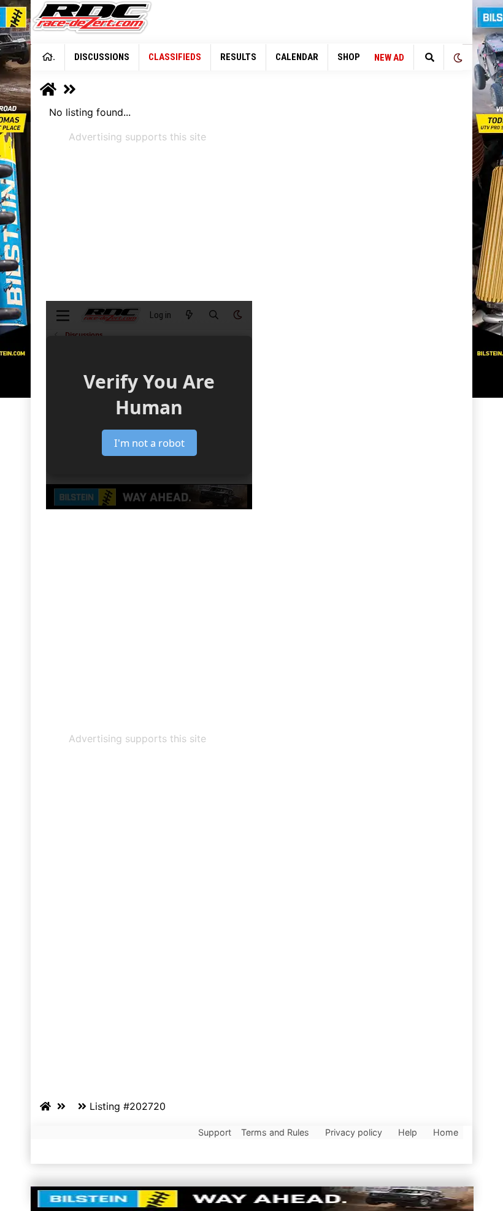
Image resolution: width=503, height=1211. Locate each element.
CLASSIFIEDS (174, 57)
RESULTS (238, 57)
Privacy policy (353, 1132)
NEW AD (389, 57)
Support (214, 1132)
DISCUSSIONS (101, 57)
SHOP (348, 57)
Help (407, 1132)
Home (445, 1132)
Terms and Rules (275, 1132)
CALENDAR (296, 57)
